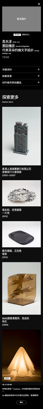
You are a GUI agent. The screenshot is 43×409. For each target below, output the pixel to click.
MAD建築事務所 (10, 318)
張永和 (5, 209)
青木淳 (7, 41)
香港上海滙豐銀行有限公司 (16, 168)
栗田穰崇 (8, 46)
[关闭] (39, 4)
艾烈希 (17, 250)
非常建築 (16, 209)
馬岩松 (25, 318)
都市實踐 (7, 250)
